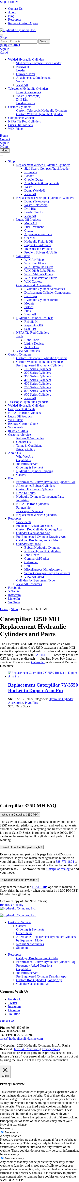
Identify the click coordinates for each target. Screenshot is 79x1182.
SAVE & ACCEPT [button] (12, 1180)
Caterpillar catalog (58, 869)
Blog (11, 16)
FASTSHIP (41, 655)
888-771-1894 (65, 861)
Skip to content (9, 1)
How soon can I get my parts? (19, 879)
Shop (3, 37)
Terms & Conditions (27, 1049)
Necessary (11, 1132)
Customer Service (19, 922)
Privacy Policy (51, 1049)
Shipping (22, 947)
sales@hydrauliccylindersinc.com (21, 1038)
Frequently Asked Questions (34, 965)
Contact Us (15, 8)
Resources (14, 19)
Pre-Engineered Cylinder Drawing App (41, 976)
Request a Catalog (11, 904)
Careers (21, 925)
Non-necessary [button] (9, 1154)
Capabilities (23, 969)
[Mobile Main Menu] (1, 34)
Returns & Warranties (30, 944)
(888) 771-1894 (10, 45)
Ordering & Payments (30, 929)
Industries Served (27, 972)
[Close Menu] (1, 155)
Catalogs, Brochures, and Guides (37, 958)
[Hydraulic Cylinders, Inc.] (18, 30)
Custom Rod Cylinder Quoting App (39, 980)
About (12, 12)
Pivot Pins (31, 702)
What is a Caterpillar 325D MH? (20, 814)
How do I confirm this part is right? (22, 847)
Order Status (24, 933)
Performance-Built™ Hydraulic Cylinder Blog (46, 962)
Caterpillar (38, 662)
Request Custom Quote (23, 23)
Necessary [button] (6, 1128)
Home (4, 609)
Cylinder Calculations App (33, 983)
